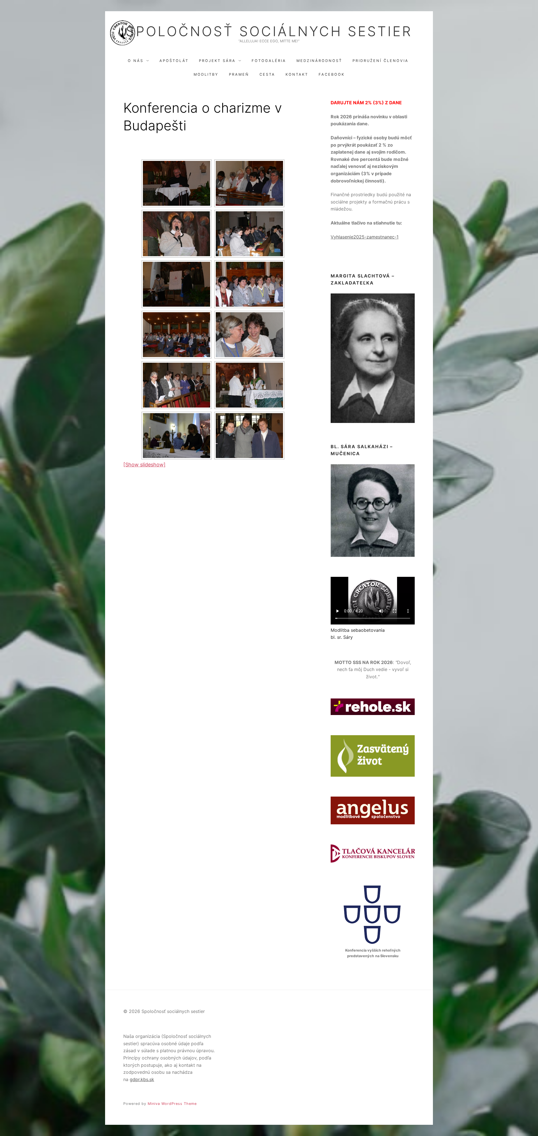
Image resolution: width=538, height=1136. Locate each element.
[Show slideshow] (144, 465)
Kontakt (297, 74)
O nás (135, 61)
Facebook (332, 74)
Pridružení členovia (381, 61)
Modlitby (206, 74)
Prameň (239, 74)
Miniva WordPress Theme (172, 1104)
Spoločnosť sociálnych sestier (269, 31)
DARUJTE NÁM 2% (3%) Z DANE (366, 102)
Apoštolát (174, 61)
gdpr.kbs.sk (142, 1079)
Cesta (267, 74)
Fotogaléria (269, 61)
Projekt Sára (217, 61)
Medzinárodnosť (319, 61)
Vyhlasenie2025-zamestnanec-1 (364, 237)
